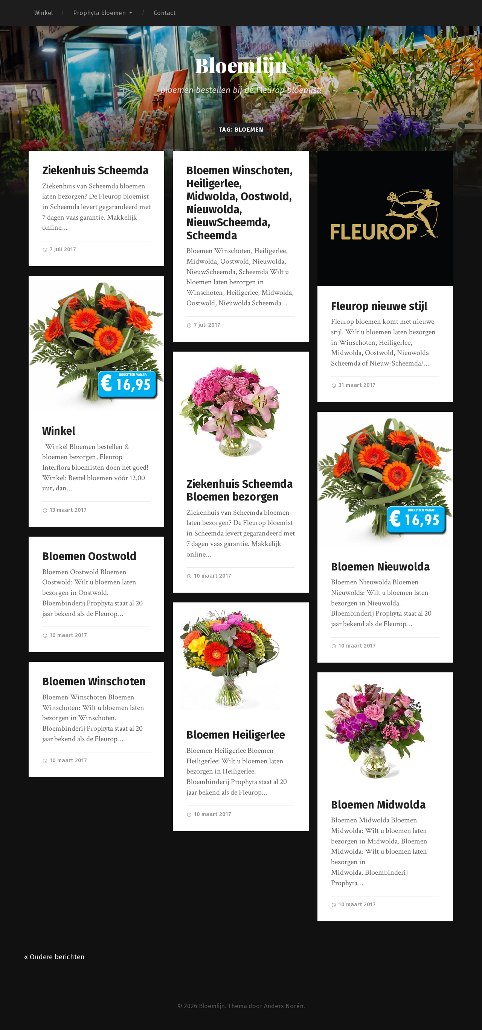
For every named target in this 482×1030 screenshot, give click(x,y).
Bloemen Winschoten (94, 681)
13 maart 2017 (67, 510)
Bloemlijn (241, 65)
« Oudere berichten (54, 957)
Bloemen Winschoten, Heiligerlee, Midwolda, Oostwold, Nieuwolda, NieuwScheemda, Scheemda (239, 203)
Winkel (43, 13)
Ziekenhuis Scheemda (95, 170)
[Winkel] (97, 343)
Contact (164, 13)
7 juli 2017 (62, 249)
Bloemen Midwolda (378, 805)
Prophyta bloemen (99, 13)
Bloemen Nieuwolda (380, 566)
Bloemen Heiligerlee (235, 735)
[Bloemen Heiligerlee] (241, 658)
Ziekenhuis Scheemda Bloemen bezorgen (239, 491)
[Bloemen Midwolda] (385, 728)
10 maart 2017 (211, 575)
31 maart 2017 (356, 385)
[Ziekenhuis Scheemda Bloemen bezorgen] (241, 408)
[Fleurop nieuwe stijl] (385, 219)
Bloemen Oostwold (89, 556)
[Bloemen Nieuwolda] (385, 479)
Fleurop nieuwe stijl (379, 306)
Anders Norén (284, 1006)
